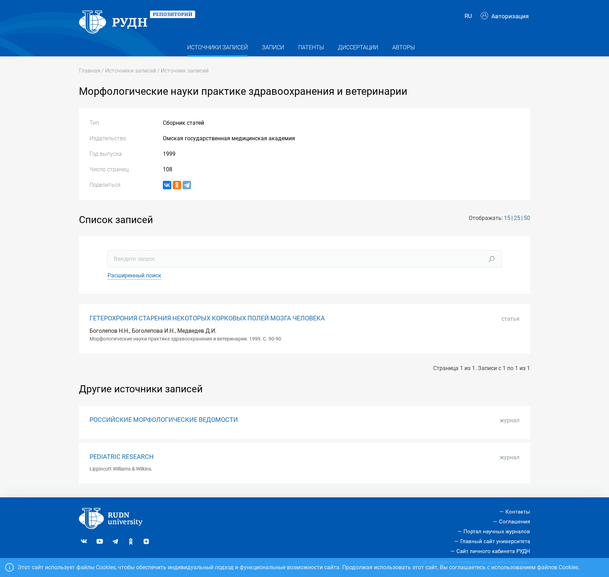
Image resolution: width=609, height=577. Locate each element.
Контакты (517, 512)
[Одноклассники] (177, 185)
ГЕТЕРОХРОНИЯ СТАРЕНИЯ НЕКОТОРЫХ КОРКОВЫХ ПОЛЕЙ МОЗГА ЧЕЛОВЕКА (207, 318)
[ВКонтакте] (167, 185)
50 (527, 218)
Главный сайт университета (495, 541)
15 (507, 218)
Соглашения (514, 521)
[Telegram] (187, 185)
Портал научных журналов (496, 531)
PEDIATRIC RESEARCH (122, 456)
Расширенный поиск (134, 275)
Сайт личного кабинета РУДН (493, 551)
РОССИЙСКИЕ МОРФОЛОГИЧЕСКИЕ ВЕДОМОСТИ (164, 419)
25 (517, 218)
